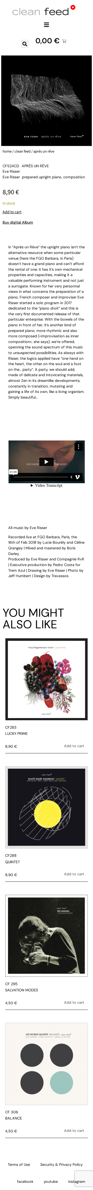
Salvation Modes (21, 990)
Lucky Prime (16, 733)
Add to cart (12, 212)
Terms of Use (19, 1164)
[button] (46, 24)
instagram (76, 1181)
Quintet (12, 862)
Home (7, 151)
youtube (51, 1181)
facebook (25, 1181)
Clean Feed (22, 151)
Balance (13, 1118)
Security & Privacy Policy (61, 1164)
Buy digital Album (18, 222)
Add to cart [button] (74, 746)
